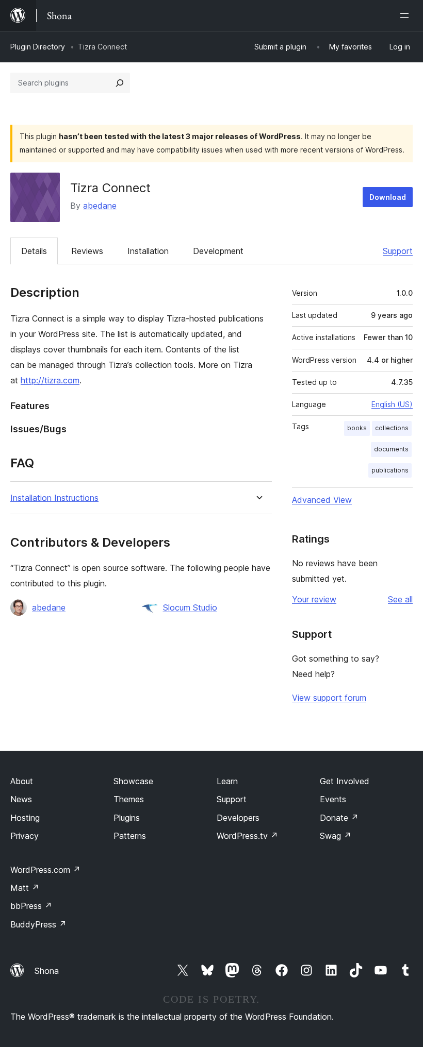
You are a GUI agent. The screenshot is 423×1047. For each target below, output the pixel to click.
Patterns (129, 836)
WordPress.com (45, 870)
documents (391, 449)
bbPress (31, 906)
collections (392, 428)
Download (387, 197)
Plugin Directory (37, 46)
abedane (100, 205)
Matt (24, 888)
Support (398, 251)
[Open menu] (406, 15)
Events (333, 799)
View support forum (329, 698)
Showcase (133, 781)
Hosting (25, 818)
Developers (238, 818)
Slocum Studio (190, 607)
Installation (148, 251)
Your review (314, 599)
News (21, 799)
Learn (227, 781)
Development (218, 251)
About (21, 781)
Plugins (126, 818)
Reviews (87, 251)
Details (34, 251)
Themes (128, 799)
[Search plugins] (119, 83)
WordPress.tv (247, 836)
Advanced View (322, 500)
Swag (335, 836)
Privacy (24, 836)
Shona (47, 971)
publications (390, 470)
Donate (339, 818)
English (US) (392, 404)
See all (400, 599)
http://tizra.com (50, 380)
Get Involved (344, 781)
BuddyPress (38, 924)
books (357, 428)
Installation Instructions (54, 498)
